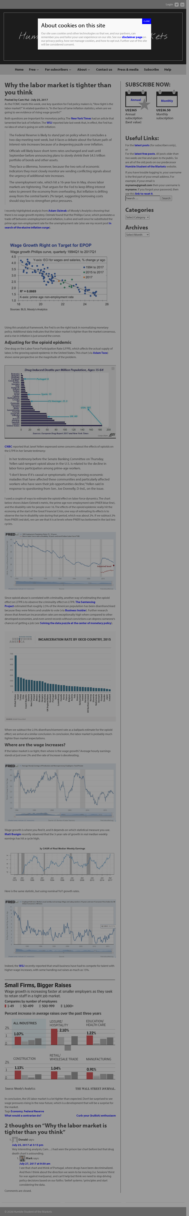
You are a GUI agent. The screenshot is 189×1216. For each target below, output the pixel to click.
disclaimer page (132, 37)
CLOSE (147, 21)
